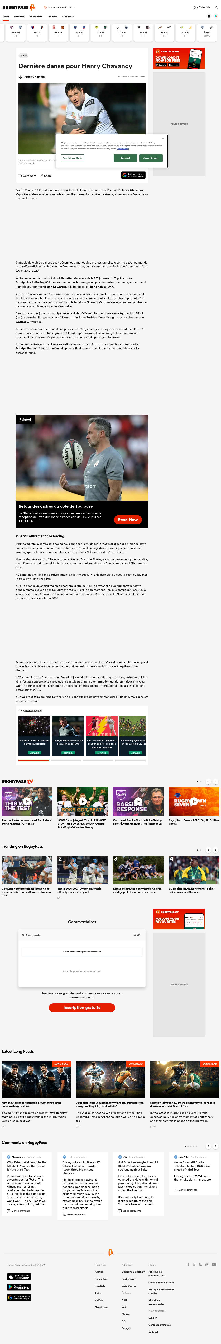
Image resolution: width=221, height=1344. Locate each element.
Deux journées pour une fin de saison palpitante (68, 742)
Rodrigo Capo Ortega (100, 317)
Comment (29, 175)
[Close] (163, 138)
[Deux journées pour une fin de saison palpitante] (68, 726)
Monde (126, 1314)
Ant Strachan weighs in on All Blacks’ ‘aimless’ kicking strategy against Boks (138, 1165)
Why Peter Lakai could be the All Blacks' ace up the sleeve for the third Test (26, 1165)
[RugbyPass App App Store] (39, 1277)
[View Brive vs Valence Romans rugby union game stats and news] (143, 33)
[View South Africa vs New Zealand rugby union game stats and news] (164, 33)
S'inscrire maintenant (133, 1271)
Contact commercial (159, 1325)
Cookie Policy (123, 148)
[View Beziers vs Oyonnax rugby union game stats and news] (37, 33)
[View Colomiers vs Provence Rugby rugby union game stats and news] (207, 33)
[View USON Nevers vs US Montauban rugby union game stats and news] (100, 33)
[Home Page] (19, 7)
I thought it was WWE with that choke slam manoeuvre (192, 1177)
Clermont (137, 563)
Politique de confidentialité (156, 1273)
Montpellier (24, 348)
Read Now (128, 519)
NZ (123, 1321)
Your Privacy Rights (72, 158)
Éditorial (153, 1332)
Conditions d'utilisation (161, 1282)
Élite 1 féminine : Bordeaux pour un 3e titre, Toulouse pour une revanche (102, 744)
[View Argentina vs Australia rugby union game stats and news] (185, 33)
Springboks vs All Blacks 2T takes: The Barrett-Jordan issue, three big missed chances (81, 1167)
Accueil (99, 1271)
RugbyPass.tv (129, 1279)
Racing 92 (42, 282)
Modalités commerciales (156, 1302)
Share (48, 175)
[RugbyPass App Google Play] (39, 1287)
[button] (36, 1094)
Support (152, 1317)
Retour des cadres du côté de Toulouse (56, 506)
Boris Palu (97, 287)
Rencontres (36, 16)
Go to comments (19, 1211)
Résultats (19, 16)
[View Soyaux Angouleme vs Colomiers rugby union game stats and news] (16, 33)
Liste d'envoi (129, 1286)
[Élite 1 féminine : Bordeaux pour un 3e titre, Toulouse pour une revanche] (102, 726)
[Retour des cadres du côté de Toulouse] (82, 458)
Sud (124, 1307)
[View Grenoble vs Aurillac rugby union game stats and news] (79, 33)
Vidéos (99, 1300)
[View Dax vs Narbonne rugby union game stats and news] (58, 33)
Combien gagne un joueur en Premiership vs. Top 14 (135, 742)
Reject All (125, 158)
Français (126, 1328)
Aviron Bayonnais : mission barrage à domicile (34, 742)
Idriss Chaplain (34, 76)
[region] (112, 151)
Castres (21, 322)
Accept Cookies (151, 158)
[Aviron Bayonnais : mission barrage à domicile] (34, 726)
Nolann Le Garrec (54, 287)
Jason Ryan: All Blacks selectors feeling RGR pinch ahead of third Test (192, 1165)
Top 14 (118, 278)
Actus (6, 16)
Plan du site (101, 1307)
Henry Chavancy (132, 190)
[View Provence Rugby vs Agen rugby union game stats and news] (122, 33)
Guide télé (68, 16)
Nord (124, 1299)
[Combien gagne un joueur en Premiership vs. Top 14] (135, 726)
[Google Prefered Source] (132, 175)
